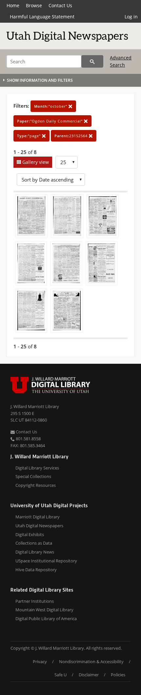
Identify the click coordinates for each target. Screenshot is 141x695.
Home (13, 5)
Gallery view (35, 162)
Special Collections (33, 476)
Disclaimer (89, 675)
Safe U (60, 675)
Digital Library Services (37, 468)
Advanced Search (120, 61)
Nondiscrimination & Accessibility (91, 661)
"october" (51, 106)
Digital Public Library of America (46, 618)
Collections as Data (33, 543)
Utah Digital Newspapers (39, 526)
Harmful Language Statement (42, 16)
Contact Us (60, 5)
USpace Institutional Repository (46, 561)
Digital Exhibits (29, 534)
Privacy (40, 661)
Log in (131, 16)
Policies (118, 675)
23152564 (71, 135)
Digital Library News (34, 552)
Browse (34, 5)
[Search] (92, 61)
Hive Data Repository (36, 570)
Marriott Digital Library (37, 517)
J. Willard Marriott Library (34, 406)
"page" (29, 135)
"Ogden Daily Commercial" (50, 121)
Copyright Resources (35, 485)
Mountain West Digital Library (44, 610)
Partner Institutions (34, 601)
